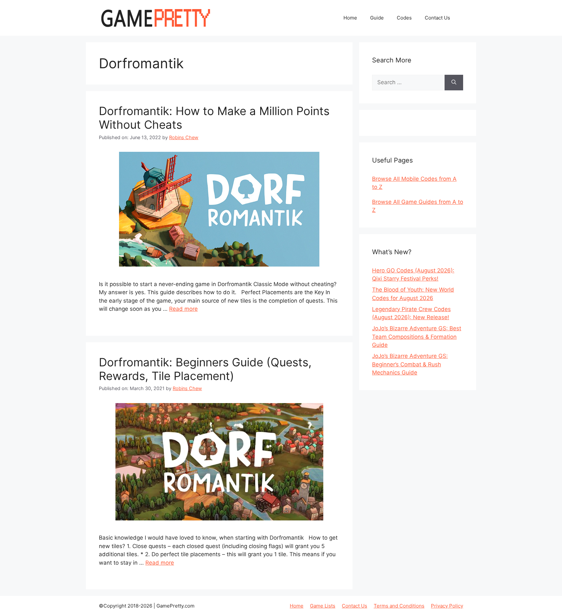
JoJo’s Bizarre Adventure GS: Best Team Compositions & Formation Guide (416, 336)
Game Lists (322, 606)
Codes (404, 18)
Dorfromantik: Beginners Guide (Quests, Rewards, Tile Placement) (205, 369)
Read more (183, 309)
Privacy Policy (447, 606)
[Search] (454, 82)
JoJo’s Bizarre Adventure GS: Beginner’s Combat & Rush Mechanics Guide (410, 364)
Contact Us (437, 18)
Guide (377, 18)
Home (350, 18)
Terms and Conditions (399, 606)
